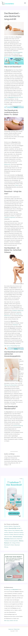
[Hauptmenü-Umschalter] (25, 3)
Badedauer (15, 324)
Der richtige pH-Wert (14, 542)
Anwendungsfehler (13, 540)
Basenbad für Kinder (9, 544)
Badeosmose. (7, 164)
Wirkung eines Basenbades (10, 385)
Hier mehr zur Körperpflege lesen (12, 345)
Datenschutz (17, 629)
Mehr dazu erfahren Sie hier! (11, 620)
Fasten (16, 185)
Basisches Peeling (18, 532)
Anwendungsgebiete (17, 52)
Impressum (10, 629)
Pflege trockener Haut (9, 530)
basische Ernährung (18, 425)
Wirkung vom (12, 589)
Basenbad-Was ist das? (15, 528)
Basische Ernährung (19, 534)
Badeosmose (13, 538)
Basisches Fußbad (8, 534)
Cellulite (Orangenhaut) (9, 217)
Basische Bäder (8, 536)
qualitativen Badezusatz (17, 310)
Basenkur (11, 532)
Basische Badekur (8, 526)
